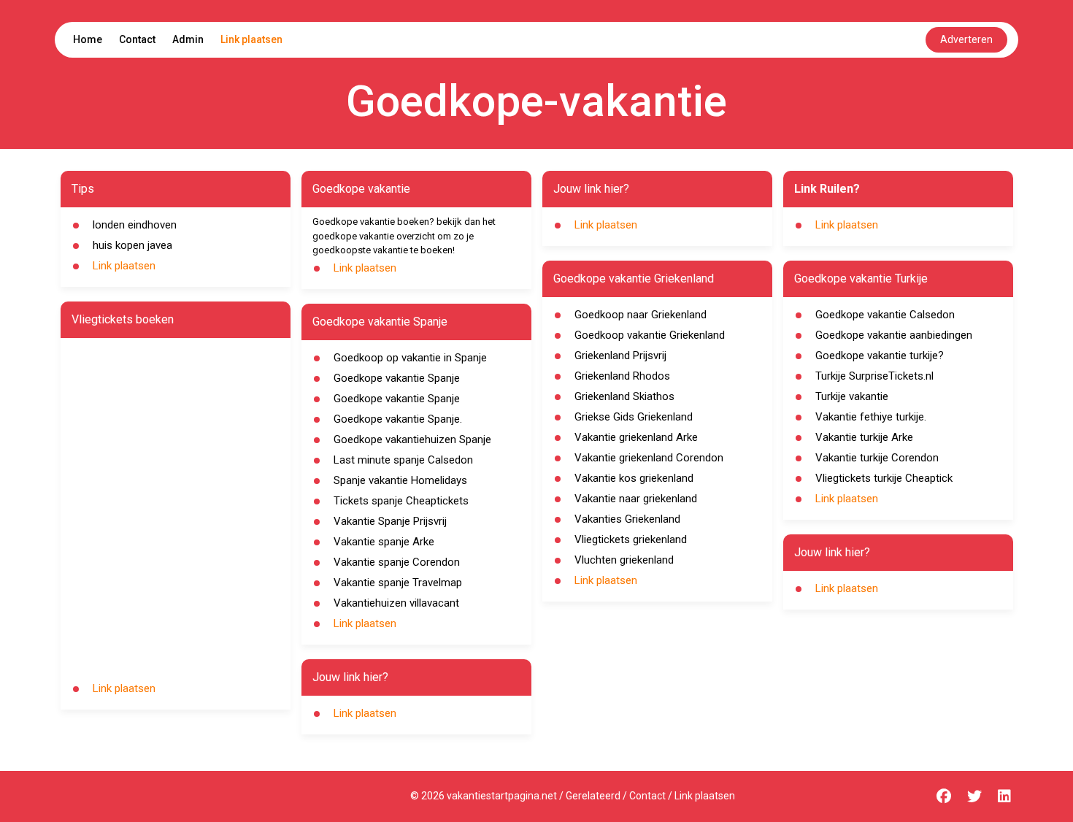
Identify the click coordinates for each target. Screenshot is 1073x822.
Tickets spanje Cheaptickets (401, 500)
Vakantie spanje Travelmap (398, 582)
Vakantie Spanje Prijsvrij (390, 521)
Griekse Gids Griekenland (633, 416)
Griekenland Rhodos (622, 376)
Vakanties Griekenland (627, 519)
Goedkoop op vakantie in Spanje (410, 357)
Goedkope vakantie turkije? (879, 355)
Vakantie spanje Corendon (397, 562)
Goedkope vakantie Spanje (397, 378)
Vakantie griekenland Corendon (648, 457)
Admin (188, 39)
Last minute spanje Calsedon (403, 459)
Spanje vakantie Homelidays (400, 480)
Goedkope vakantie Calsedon (885, 314)
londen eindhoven (135, 224)
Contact (137, 39)
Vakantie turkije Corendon (877, 457)
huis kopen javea (132, 245)
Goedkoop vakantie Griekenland (649, 335)
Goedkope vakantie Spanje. (398, 419)
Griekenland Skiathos (624, 396)
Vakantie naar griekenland (635, 498)
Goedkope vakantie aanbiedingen (893, 335)
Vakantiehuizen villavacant (396, 603)
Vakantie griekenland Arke (636, 437)
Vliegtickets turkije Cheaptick (884, 478)
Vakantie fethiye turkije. (870, 416)
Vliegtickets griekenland (630, 539)
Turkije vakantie (851, 396)
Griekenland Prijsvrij (620, 355)
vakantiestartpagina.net (502, 796)
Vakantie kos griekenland (633, 478)
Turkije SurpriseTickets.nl (874, 376)
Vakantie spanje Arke (384, 541)
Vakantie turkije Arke (864, 437)
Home (87, 39)
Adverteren (966, 39)
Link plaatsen (251, 39)
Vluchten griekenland (624, 559)
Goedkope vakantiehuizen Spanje (412, 439)
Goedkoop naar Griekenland (640, 314)
